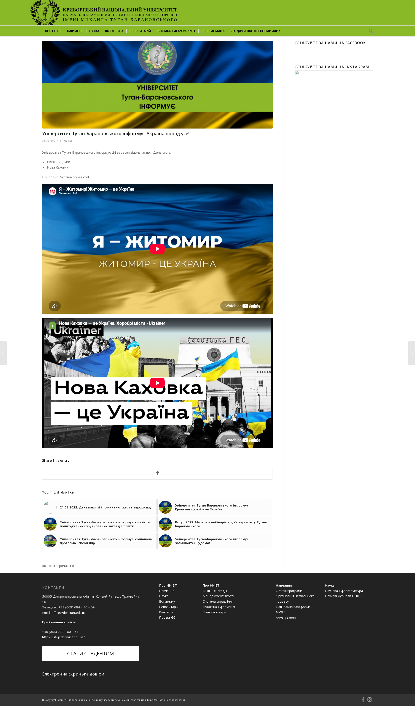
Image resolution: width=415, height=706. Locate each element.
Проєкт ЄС (167, 617)
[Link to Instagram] (369, 699)
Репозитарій (169, 607)
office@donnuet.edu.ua (68, 612)
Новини (67, 141)
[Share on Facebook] (157, 473)
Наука (163, 596)
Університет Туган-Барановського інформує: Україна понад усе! (115, 133)
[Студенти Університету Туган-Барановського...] (411, 353)
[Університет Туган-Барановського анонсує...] (3, 353)
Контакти (166, 612)
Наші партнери (214, 612)
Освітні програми (289, 591)
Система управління (218, 601)
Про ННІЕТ (168, 585)
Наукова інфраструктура (344, 591)
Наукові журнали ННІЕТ (343, 596)
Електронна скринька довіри (73, 674)
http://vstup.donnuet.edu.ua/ (63, 637)
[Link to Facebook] (363, 699)
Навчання (166, 591)
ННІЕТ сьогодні (215, 591)
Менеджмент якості (218, 596)
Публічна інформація (219, 607)
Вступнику (167, 601)
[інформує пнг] (157, 85)
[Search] (369, 31)
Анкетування (286, 617)
